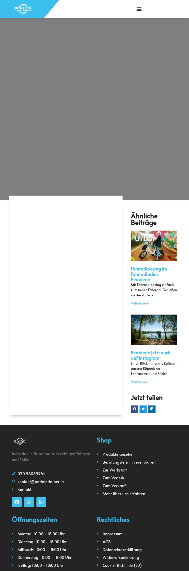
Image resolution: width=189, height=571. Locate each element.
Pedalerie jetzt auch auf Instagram (150, 355)
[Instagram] (41, 502)
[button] (139, 9)
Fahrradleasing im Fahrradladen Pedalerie (149, 274)
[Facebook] (17, 502)
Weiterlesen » (140, 303)
